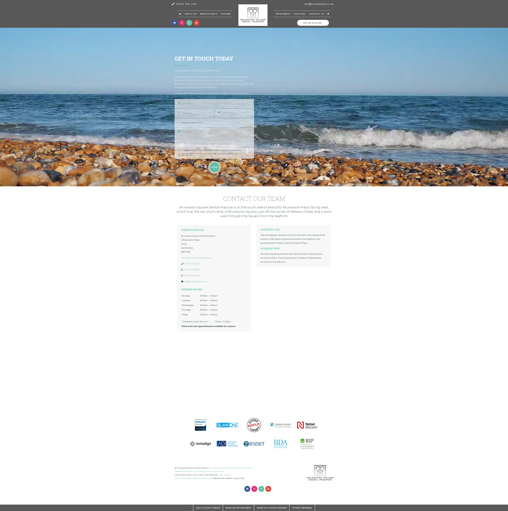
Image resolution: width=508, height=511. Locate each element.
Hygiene (226, 14)
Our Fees (300, 14)
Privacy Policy (199, 155)
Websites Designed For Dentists (189, 471)
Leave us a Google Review (272, 508)
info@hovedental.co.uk (319, 4)
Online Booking (312, 23)
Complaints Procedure (220, 468)
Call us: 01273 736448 (208, 508)
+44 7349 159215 (191, 269)
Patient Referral (302, 508)
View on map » (225, 475)
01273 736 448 (185, 4)
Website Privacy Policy (242, 468)
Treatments (283, 14)
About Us (191, 14)
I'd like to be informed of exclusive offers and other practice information (213, 153)
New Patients (209, 14)
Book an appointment (238, 508)
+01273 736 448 (191, 263)
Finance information (215, 471)
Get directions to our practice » (198, 70)
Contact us (316, 14)
